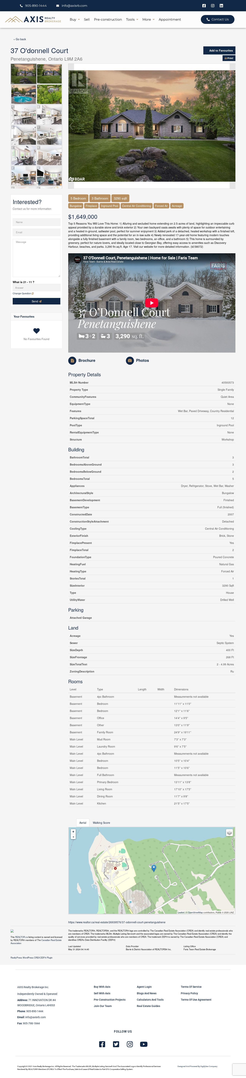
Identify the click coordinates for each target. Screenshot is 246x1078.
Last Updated (74, 946)
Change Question (22, 293)
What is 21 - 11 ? (23, 282)
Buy (73, 19)
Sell (87, 19)
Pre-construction (108, 19)
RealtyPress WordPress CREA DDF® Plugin (31, 957)
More (146, 19)
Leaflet (181, 912)
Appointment (170, 19)
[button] (75, 19)
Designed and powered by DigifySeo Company (197, 1066)
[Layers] (229, 832)
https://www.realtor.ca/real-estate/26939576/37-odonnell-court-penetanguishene (116, 922)
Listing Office (190, 946)
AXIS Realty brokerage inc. (33, 987)
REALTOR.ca (21, 936)
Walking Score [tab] (101, 823)
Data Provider (132, 946)
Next (232, 126)
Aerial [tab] (82, 823)
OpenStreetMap (195, 912)
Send (35, 301)
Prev (71, 126)
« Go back (19, 39)
